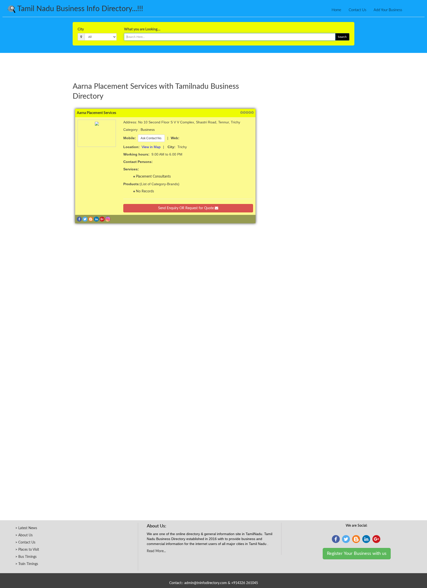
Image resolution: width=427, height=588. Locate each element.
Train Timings (28, 564)
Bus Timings (27, 557)
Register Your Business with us (356, 553)
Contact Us (357, 10)
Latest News (27, 528)
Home (336, 10)
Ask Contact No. (151, 138)
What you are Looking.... (142, 29)
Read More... (156, 551)
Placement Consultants (153, 176)
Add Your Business (388, 10)
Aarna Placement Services (96, 113)
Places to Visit (28, 549)
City (81, 29)
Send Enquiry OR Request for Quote (186, 208)
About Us (25, 535)
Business (148, 130)
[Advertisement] (213, 66)
